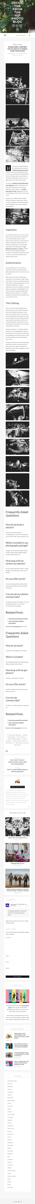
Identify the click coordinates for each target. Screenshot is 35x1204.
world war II (10, 743)
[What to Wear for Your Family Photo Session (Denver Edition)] (9, 1063)
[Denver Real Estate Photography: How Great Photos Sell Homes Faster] (9, 1035)
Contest (9, 1089)
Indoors (9, 1140)
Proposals (10, 1165)
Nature (9, 1148)
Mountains (10, 1145)
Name (7, 955)
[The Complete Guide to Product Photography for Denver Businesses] (9, 1046)
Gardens (9, 1120)
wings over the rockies (20, 741)
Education (10, 1097)
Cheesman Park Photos (17, 863)
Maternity (10, 1142)
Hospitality (10, 1134)
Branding (10, 1086)
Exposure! (10, 1106)
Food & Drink (11, 1114)
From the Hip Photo (21, 53)
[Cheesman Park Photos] (17, 852)
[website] (29, 807)
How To (9, 1137)
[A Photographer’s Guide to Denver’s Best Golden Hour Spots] (9, 1054)
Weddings (10, 1187)
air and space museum (14, 735)
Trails (9, 1173)
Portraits (20, 44)
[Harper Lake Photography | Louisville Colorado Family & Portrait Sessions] (17, 878)
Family (9, 1109)
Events (9, 1103)
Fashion (15, 44)
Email (7, 962)
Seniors (9, 1168)
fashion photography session (20, 170)
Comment (8, 937)
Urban (9, 1179)
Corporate (10, 1092)
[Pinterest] (20, 25)
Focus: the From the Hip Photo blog (17, 12)
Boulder (9, 1083)
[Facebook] (13, 25)
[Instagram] (17, 29)
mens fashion (21, 737)
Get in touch (17, 626)
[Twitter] (17, 25)
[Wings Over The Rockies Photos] (17, 826)
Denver (9, 1095)
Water (9, 1184)
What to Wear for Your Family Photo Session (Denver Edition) (21, 1063)
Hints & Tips (10, 1128)
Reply (27, 906)
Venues (9, 1182)
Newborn (10, 1151)
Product (9, 1162)
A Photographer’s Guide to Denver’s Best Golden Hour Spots (21, 1054)
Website (7, 968)
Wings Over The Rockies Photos (17, 837)
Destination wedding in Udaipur (19, 905)
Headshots (10, 1126)
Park (8, 1156)
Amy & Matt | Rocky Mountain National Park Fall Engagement (17, 762)
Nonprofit (10, 1154)
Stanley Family (11, 1170)
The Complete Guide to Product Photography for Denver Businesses (21, 1045)
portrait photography (14, 739)
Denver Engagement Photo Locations (18, 618)
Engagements (11, 1100)
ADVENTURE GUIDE (12, 1081)
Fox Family (10, 1117)
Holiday (9, 1131)
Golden (9, 1123)
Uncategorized (11, 1176)
